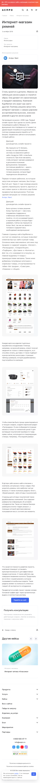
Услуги (5, 694)
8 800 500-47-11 (20, 739)
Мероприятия (7, 727)
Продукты (6, 689)
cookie (16, 773)
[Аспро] (7, 10)
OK (34, 774)
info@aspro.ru (20, 742)
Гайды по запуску (9, 708)
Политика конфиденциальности (20, 763)
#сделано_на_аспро (10, 713)
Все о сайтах (7, 704)
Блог (4, 723)
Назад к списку (10, 630)
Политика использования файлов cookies (20, 766)
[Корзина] (31, 10)
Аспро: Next (7, 197)
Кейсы (4, 699)
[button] (31, 639)
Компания (6, 718)
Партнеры (6, 732)
